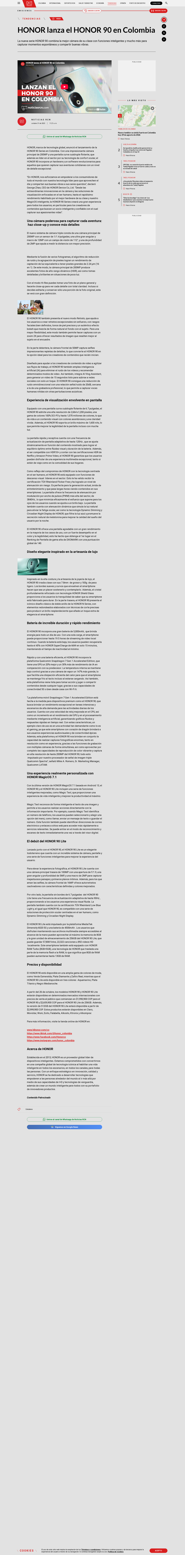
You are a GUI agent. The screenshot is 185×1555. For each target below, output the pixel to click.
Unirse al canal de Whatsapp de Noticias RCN (66, 136)
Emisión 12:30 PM (94, 10)
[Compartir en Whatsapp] (164, 39)
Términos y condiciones (91, 1550)
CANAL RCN (156, 3)
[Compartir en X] (164, 33)
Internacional (55, 3)
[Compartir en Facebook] (164, 26)
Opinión (123, 3)
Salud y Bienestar (86, 3)
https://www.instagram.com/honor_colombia (50, 1040)
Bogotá (126, 194)
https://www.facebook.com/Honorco (46, 1037)
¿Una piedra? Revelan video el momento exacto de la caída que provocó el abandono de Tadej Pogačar (138, 183)
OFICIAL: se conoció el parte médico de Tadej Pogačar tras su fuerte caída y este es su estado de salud (139, 166)
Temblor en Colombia (127, 129)
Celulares (29, 1109)
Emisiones (25, 11)
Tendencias (112, 3)
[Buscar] (166, 3)
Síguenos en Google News (66, 1127)
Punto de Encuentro (137, 3)
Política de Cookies (116, 1552)
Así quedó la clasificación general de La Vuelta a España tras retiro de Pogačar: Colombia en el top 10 (137, 150)
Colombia (42, 3)
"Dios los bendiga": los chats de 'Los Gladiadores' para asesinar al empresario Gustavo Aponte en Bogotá (138, 199)
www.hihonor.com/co (38, 1030)
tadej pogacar (129, 161)
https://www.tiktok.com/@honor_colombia (49, 1033)
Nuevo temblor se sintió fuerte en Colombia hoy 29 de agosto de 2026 (137, 133)
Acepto (158, 1551)
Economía (100, 3)
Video (58, 19)
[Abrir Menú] (19, 3)
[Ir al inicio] (29, 3)
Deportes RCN (69, 3)
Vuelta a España (129, 144)
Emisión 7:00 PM (160, 10)
